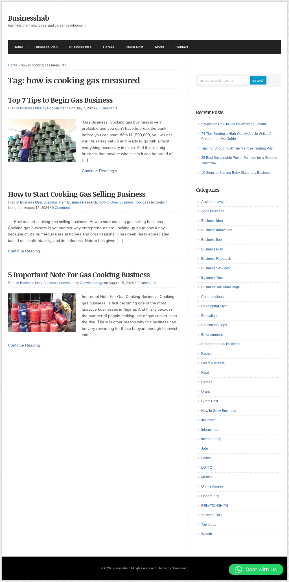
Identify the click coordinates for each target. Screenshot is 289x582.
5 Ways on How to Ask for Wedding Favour (233, 124)
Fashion (207, 354)
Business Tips (212, 278)
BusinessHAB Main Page (220, 287)
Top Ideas (142, 202)
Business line (211, 240)
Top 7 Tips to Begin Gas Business (60, 100)
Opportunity (210, 496)
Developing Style (214, 306)
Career (108, 47)
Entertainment (212, 335)
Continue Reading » (99, 170)
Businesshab (28, 18)
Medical (207, 477)
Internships (209, 430)
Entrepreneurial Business (220, 344)
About (159, 47)
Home (18, 47)
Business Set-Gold (215, 268)
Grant (205, 391)
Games (206, 382)
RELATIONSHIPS (214, 506)
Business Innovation (59, 283)
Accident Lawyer (214, 202)
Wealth (206, 534)
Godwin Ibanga (59, 108)
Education (209, 316)
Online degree (212, 486)
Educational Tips (214, 325)
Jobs (205, 449)
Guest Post (134, 47)
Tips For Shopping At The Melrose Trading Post (237, 148)
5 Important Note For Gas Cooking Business (79, 274)
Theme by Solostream (172, 568)
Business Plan (46, 47)
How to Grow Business (116, 202)
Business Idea (80, 47)
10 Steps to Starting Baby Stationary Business (236, 173)
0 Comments (107, 108)
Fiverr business (213, 363)
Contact (182, 47)
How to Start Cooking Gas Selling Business (76, 194)
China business (213, 297)
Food (205, 373)
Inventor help (211, 439)
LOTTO (206, 468)
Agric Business (212, 211)
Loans (206, 458)
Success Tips (211, 515)
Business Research (82, 202)
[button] (256, 569)
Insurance (208, 420)
